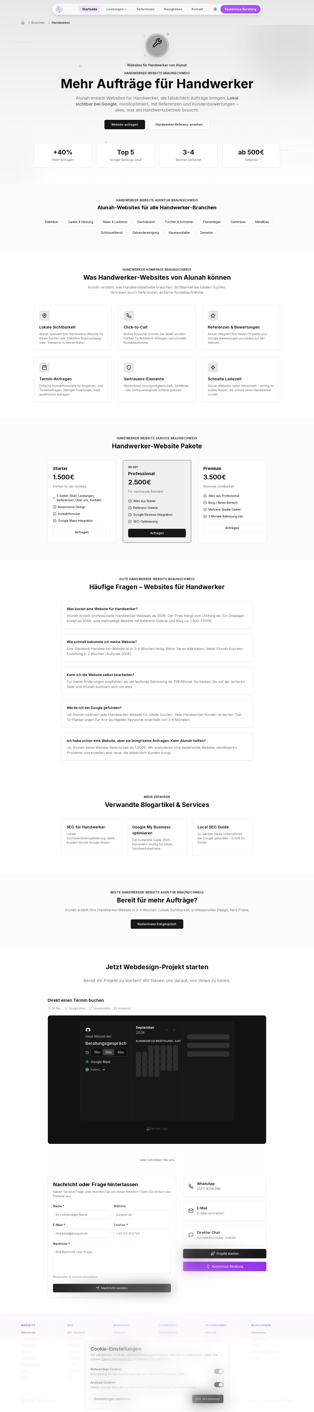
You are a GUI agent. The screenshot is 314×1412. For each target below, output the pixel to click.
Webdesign (28, 1332)
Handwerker (61, 22)
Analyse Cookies (103, 1382)
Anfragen (82, 532)
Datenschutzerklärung (116, 1359)
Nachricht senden (114, 1288)
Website (120, 1206)
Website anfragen (124, 124)
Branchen (38, 22)
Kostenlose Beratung (240, 9)
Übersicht (119, 1332)
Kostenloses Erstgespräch (157, 924)
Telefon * (121, 1225)
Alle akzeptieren (208, 1399)
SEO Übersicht (76, 1332)
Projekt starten (228, 1253)
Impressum (258, 1332)
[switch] (218, 1371)
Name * (58, 1206)
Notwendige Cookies (106, 1369)
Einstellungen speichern (112, 1399)
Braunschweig (168, 1332)
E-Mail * (59, 1225)
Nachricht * (61, 1244)
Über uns (210, 1332)
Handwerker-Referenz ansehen (179, 124)
